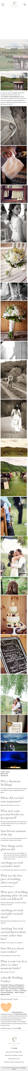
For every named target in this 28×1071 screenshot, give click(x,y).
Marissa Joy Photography (12, 96)
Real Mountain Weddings (12, 47)
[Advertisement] (14, 25)
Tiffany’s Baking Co (17, 1012)
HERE (19, 1028)
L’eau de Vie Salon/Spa (7, 992)
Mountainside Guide (21, 1014)
